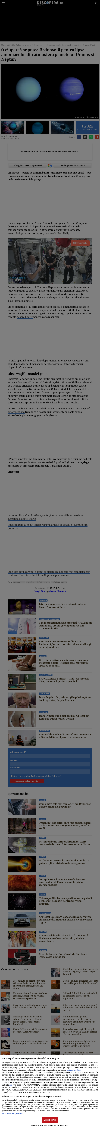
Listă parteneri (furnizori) (13, 1113)
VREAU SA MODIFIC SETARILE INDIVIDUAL (49, 1125)
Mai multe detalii (73, 1070)
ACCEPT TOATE (50, 1120)
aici (10, 1085)
